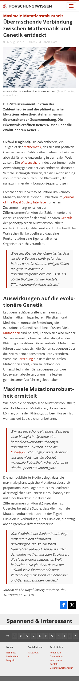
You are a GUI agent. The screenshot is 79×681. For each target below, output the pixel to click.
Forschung (25, 359)
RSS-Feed (11, 652)
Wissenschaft (30, 162)
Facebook (33, 652)
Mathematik (32, 147)
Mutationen (11, 333)
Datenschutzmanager (61, 667)
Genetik (66, 218)
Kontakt (54, 663)
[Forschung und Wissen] (27, 6)
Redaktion (55, 652)
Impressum (56, 660)
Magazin (10, 660)
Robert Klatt (49, 42)
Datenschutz (56, 656)
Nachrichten (12, 656)
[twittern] (72, 605)
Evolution (17, 452)
